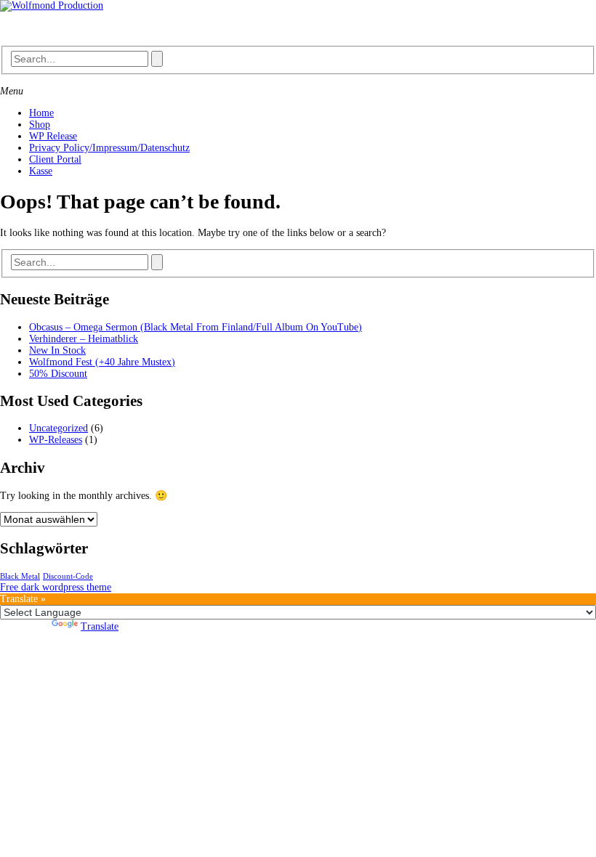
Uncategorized (58, 428)
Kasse (40, 171)
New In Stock (57, 350)
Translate (99, 626)
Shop (39, 124)
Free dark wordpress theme (55, 587)
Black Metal (20, 576)
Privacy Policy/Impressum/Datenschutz (109, 147)
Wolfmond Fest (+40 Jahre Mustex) (102, 362)
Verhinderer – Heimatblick (83, 338)
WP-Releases (55, 439)
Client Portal (55, 159)
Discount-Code (68, 576)
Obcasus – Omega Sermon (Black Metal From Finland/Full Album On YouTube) (195, 327)
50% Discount (58, 373)
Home (41, 112)
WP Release (53, 136)
